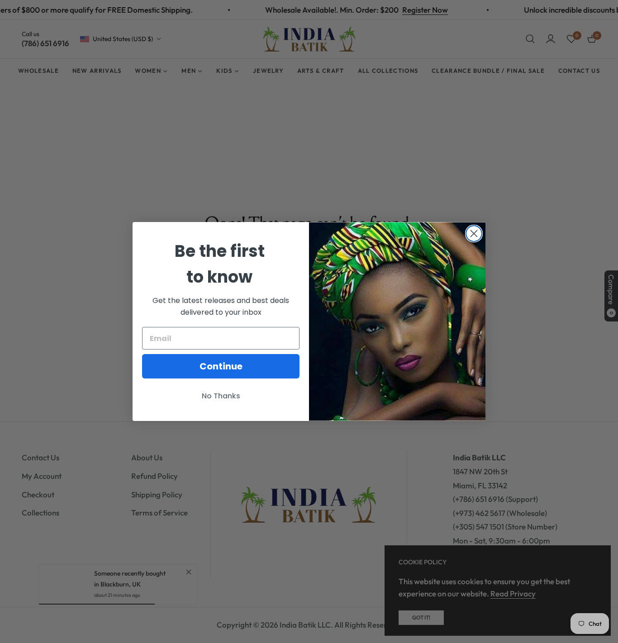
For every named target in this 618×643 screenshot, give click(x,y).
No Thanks (221, 396)
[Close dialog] (474, 233)
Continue (221, 366)
